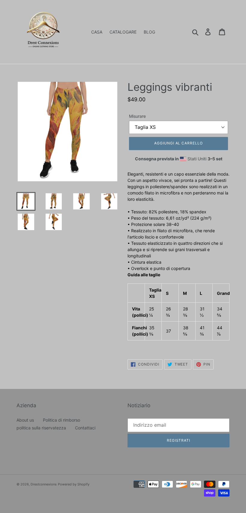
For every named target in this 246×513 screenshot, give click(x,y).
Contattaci (85, 427)
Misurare (137, 116)
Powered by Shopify (73, 484)
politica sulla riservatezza (41, 427)
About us (25, 420)
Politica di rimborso (61, 420)
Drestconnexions (44, 484)
